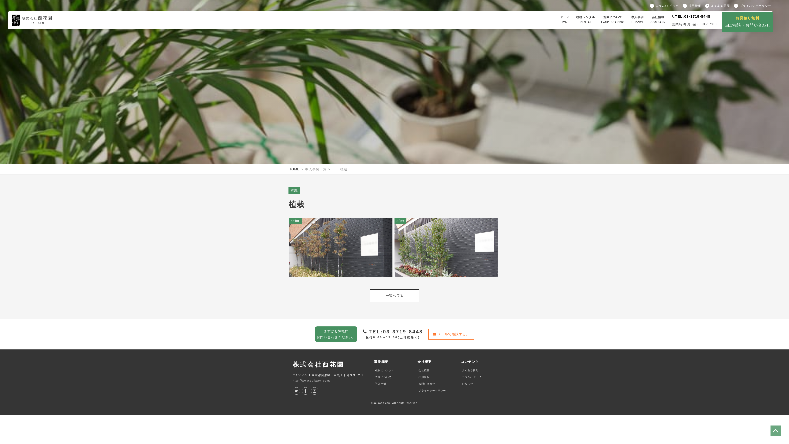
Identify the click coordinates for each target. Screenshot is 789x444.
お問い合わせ (427, 383)
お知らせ (467, 383)
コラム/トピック (667, 5)
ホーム (565, 19)
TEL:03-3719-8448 (693, 16)
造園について (612, 19)
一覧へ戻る (395, 295)
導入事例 (637, 19)
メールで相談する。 (453, 334)
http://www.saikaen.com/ (311, 380)
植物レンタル (585, 19)
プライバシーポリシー (755, 5)
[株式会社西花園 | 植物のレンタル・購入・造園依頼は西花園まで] (555, 20)
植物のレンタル (384, 370)
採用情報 (695, 5)
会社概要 (424, 370)
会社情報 (658, 19)
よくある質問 (720, 5)
